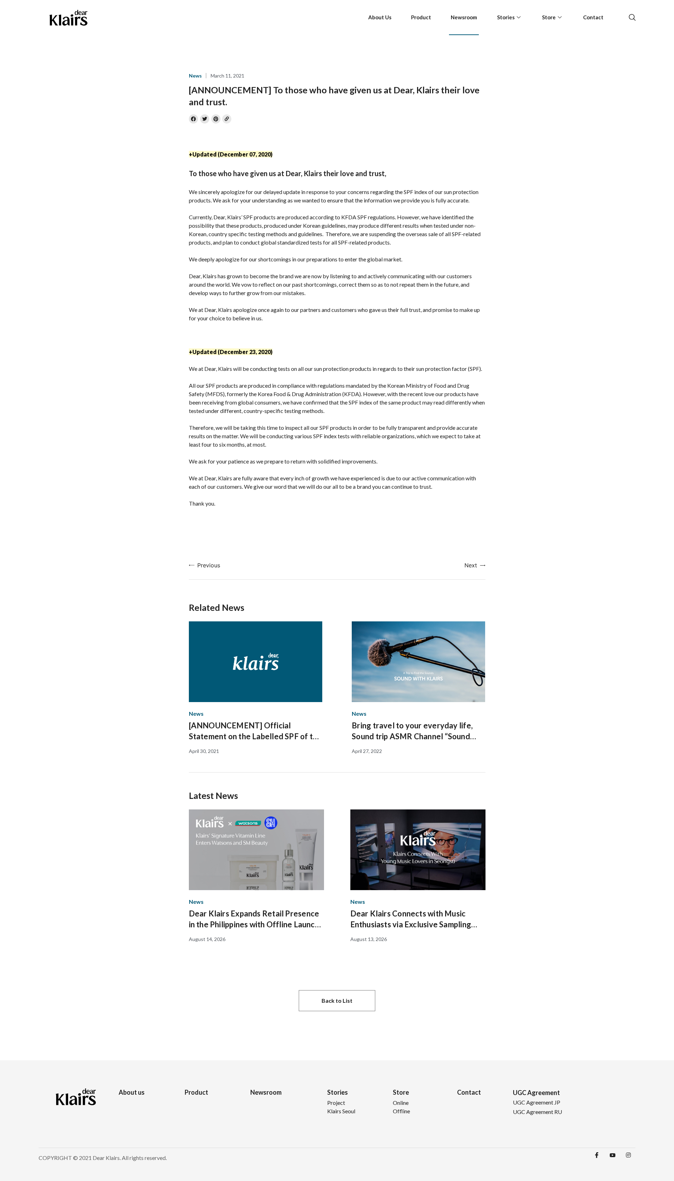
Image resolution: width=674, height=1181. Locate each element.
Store (549, 17)
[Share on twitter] (204, 119)
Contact (593, 17)
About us (132, 1092)
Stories (506, 17)
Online (401, 1102)
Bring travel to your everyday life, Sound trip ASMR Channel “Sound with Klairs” (412, 731)
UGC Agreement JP (536, 1102)
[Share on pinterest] (215, 119)
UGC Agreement (536, 1092)
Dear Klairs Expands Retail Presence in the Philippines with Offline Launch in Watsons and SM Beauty (254, 919)
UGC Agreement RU (537, 1111)
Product (421, 17)
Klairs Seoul (341, 1111)
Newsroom (464, 17)
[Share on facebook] (193, 119)
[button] (337, 1000)
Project (336, 1102)
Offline (401, 1111)
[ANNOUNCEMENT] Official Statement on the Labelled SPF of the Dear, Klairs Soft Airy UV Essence (255, 731)
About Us (379, 17)
